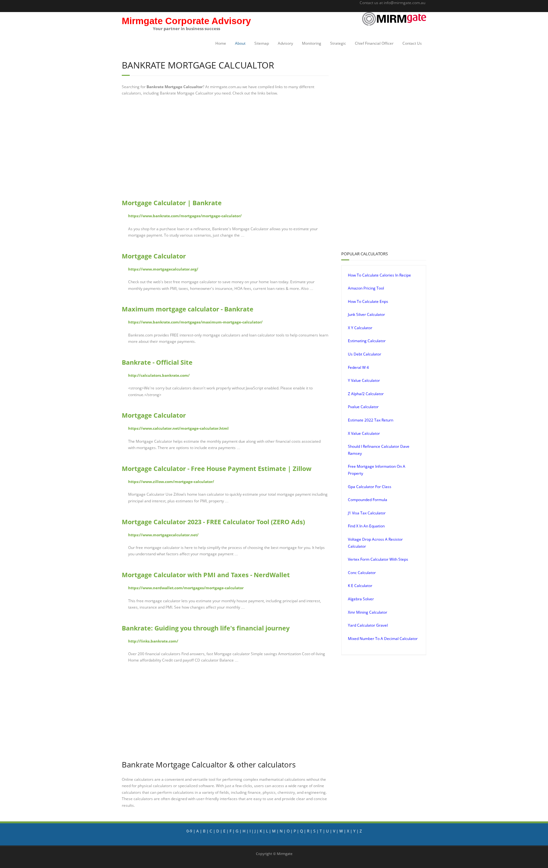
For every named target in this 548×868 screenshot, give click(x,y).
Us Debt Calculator (364, 354)
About (240, 43)
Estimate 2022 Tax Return (370, 420)
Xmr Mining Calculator (367, 612)
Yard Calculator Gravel (368, 625)
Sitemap (261, 43)
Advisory (285, 43)
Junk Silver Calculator (366, 314)
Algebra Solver (361, 599)
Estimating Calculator (367, 340)
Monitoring (311, 43)
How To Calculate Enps (368, 301)
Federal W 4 (358, 367)
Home (220, 43)
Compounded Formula (367, 499)
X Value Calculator (364, 433)
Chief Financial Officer (374, 43)
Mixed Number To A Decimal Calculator (383, 638)
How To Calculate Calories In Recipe (379, 275)
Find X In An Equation (366, 526)
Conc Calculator (362, 572)
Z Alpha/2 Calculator (366, 393)
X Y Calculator (360, 327)
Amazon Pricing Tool (366, 288)
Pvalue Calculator (363, 406)
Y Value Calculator (364, 380)
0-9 (189, 831)
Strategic (338, 43)
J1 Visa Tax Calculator (367, 513)
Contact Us (412, 43)
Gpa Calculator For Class (369, 486)
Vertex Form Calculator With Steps (378, 559)
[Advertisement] (225, 147)
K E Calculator (360, 585)
